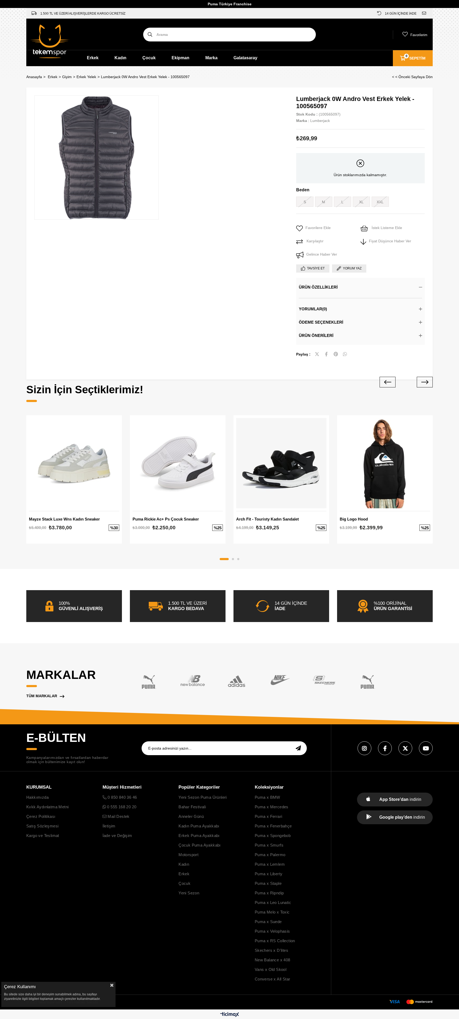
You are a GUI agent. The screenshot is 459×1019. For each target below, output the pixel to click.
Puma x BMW (267, 797)
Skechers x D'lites (271, 950)
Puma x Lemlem (270, 864)
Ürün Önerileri (316, 335)
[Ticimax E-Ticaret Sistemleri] (229, 1015)
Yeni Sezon (188, 893)
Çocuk (149, 58)
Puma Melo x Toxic (272, 912)
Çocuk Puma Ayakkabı (199, 845)
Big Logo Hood (354, 519)
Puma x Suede (268, 921)
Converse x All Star (272, 979)
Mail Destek (118, 816)
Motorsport (188, 854)
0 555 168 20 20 (121, 807)
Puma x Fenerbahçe (273, 826)
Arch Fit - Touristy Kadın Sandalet (267, 519)
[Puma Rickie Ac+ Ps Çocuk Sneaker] (178, 463)
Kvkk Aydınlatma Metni (47, 807)
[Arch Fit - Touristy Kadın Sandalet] (281, 463)
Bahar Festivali (192, 807)
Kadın (120, 58)
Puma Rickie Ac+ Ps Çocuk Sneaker (166, 519)
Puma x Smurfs (269, 845)
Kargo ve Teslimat (42, 835)
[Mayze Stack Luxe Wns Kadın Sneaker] (74, 463)
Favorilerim (418, 35)
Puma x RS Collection (275, 940)
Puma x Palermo (270, 854)
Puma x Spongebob (273, 835)
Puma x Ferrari (268, 816)
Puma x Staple (268, 883)
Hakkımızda (37, 797)
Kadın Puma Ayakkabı (198, 826)
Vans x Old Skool (270, 969)
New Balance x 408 (272, 960)
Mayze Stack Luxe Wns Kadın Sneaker (64, 519)
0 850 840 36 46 (122, 797)
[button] (224, 559)
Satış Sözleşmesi (42, 826)
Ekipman (180, 58)
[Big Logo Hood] (385, 463)
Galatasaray (245, 58)
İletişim (109, 826)
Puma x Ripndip (269, 893)
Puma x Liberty (269, 874)
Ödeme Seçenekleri (321, 322)
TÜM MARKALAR (41, 696)
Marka (211, 58)
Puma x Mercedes (271, 807)
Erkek (93, 58)
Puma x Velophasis (272, 931)
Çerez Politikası (40, 816)
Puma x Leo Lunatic (273, 902)
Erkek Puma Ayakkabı (199, 835)
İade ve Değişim (117, 835)
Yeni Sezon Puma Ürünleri (202, 797)
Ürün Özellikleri (318, 287)
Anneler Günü (191, 816)
